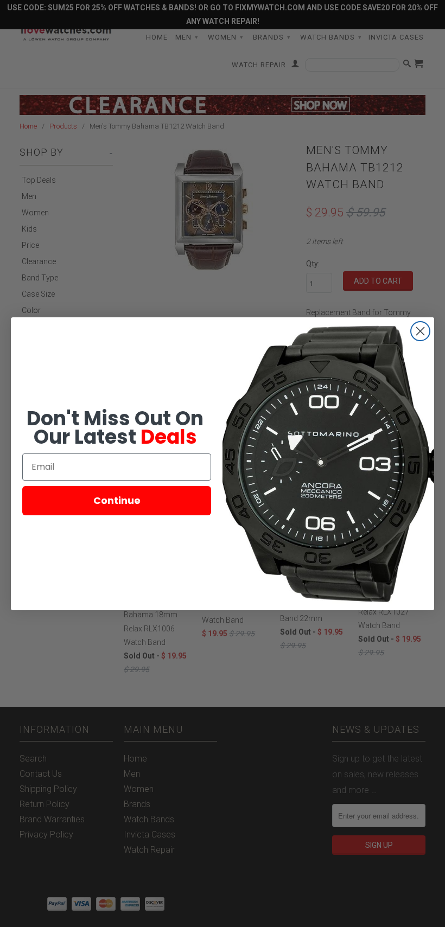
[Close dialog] (420, 331)
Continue (117, 500)
